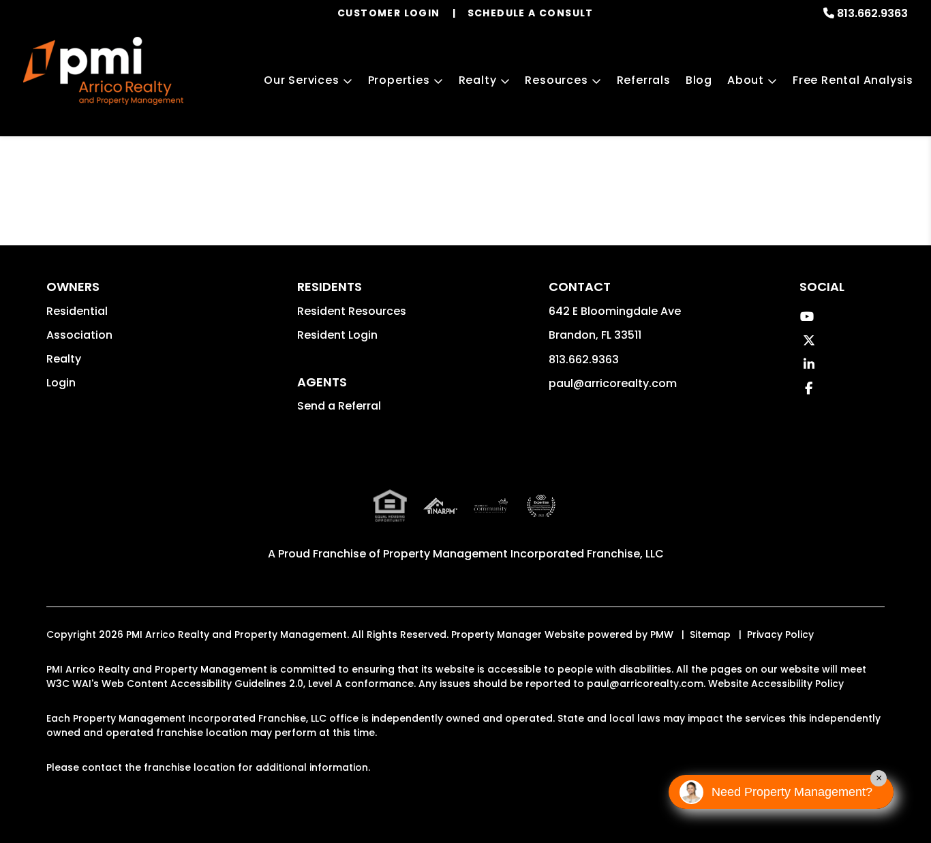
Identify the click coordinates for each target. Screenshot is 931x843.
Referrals (644, 80)
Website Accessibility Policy (776, 683)
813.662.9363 (872, 13)
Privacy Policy (780, 634)
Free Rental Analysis (853, 80)
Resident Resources (351, 311)
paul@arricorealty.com (613, 383)
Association (79, 335)
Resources (556, 80)
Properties (399, 80)
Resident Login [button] (337, 335)
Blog (699, 80)
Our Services (301, 80)
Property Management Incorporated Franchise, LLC (523, 554)
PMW (661, 634)
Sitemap (710, 634)
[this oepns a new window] (541, 517)
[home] (103, 71)
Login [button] (61, 382)
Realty (478, 80)
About (745, 80)
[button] (807, 316)
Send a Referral (339, 406)
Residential (77, 311)
